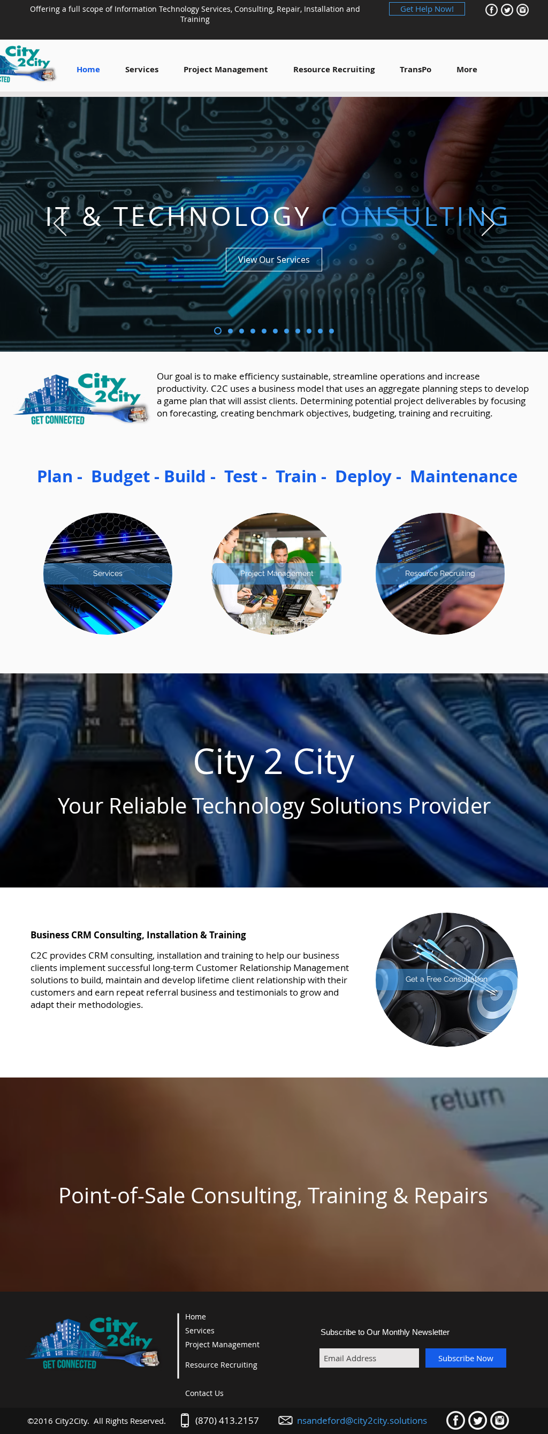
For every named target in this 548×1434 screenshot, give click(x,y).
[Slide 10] (320, 331)
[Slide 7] (286, 331)
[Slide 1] (216, 331)
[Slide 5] (264, 331)
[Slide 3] (241, 331)
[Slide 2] (229, 331)
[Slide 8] (297, 331)
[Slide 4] (252, 331)
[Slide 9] (309, 331)
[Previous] (60, 224)
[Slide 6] (275, 331)
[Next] (488, 224)
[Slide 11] (331, 331)
